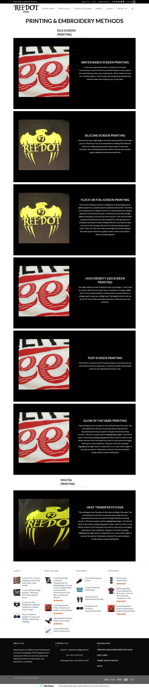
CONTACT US (122, 9)
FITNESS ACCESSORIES (82, 9)
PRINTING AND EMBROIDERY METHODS (115, 650)
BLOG (99, 666)
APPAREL (99, 9)
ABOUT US (85, 2)
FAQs (94, 2)
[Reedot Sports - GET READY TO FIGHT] (26, 9)
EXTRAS (110, 9)
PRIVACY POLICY (104, 2)
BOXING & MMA (48, 9)
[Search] (132, 9)
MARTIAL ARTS (64, 9)
